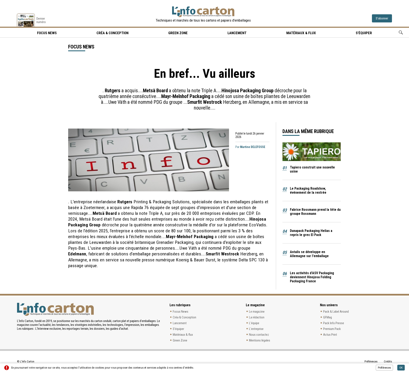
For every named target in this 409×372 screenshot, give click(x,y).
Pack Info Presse (333, 323)
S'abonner (382, 18)
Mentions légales (259, 340)
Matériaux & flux (301, 33)
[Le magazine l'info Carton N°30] (26, 20)
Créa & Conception (112, 33)
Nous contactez (259, 335)
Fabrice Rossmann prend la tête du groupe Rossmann (315, 212)
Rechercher (401, 32)
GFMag (327, 317)
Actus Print (330, 335)
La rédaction (256, 317)
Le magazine (257, 311)
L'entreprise (256, 329)
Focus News (180, 311)
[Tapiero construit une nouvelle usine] (311, 151)
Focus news (47, 33)
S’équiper (364, 33)
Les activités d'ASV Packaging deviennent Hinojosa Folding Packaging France (312, 277)
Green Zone (178, 33)
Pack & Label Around (336, 311)
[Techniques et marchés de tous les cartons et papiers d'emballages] (203, 11)
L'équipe (254, 323)
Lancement (237, 33)
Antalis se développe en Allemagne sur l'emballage (309, 254)
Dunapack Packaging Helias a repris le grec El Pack (311, 233)
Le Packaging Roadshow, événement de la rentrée (308, 190)
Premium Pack (332, 329)
